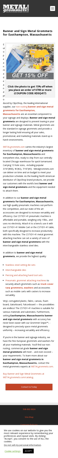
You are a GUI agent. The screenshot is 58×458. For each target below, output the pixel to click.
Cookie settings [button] (13, 451)
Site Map (29, 417)
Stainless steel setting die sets (20, 264)
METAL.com (42, 366)
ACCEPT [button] (28, 451)
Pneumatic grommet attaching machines (25, 280)
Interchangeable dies (15, 269)
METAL (14, 146)
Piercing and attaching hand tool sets (24, 275)
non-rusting (28, 110)
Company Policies (29, 424)
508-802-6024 (29, 409)
